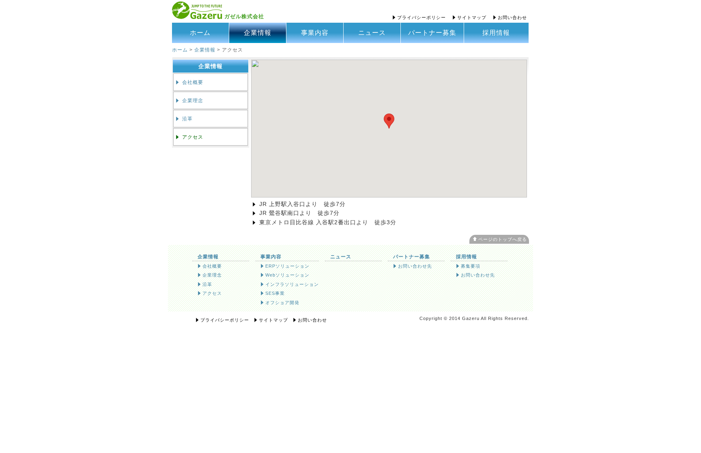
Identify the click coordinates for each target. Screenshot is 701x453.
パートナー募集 (432, 32)
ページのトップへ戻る (502, 239)
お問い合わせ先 (412, 266)
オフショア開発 (279, 302)
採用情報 (496, 32)
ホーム (200, 32)
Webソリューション (284, 275)
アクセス (188, 137)
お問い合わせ (509, 17)
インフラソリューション (289, 284)
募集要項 (467, 266)
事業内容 (315, 32)
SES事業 (272, 293)
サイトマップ (468, 17)
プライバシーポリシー (418, 17)
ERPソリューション (284, 266)
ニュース (372, 32)
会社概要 (188, 82)
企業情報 (257, 32)
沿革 (183, 119)
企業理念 (188, 100)
